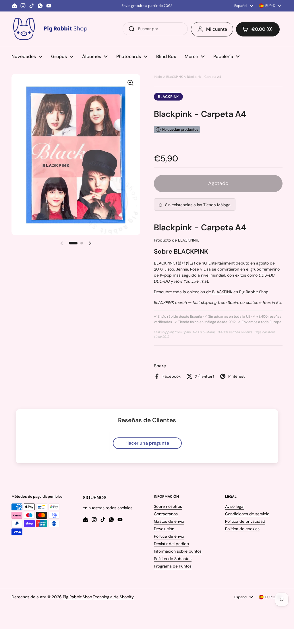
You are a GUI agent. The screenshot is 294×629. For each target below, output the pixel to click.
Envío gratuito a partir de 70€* (146, 5)
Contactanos (166, 513)
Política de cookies (242, 528)
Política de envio (169, 536)
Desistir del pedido (171, 543)
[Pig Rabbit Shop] (49, 29)
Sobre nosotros (168, 506)
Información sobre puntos (178, 551)
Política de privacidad (245, 521)
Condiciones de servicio (247, 513)
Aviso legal (234, 506)
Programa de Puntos (173, 566)
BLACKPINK (174, 77)
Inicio (158, 77)
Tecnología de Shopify (113, 596)
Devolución (164, 528)
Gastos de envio (169, 521)
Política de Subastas (173, 558)
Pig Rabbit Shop (77, 596)
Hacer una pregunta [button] (147, 443)
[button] (258, 29)
